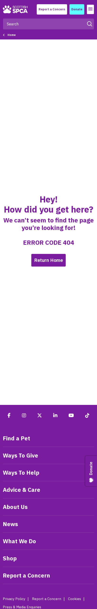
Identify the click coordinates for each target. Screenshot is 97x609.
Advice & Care (21, 489)
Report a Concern (52, 9)
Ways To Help (21, 472)
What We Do (19, 541)
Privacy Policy (14, 599)
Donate (76, 9)
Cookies (74, 599)
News (10, 524)
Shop (10, 558)
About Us (15, 507)
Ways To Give (20, 455)
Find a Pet (16, 438)
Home (12, 35)
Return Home (48, 260)
